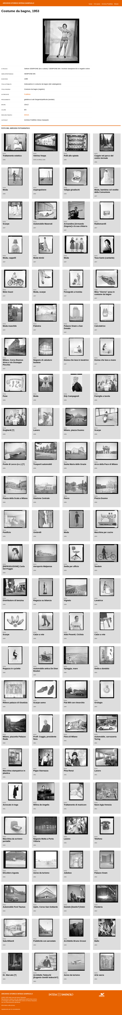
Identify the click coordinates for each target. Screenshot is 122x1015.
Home (91, 4)
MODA (26, 115)
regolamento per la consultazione (10, 1009)
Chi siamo (97, 4)
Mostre (116, 4)
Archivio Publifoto (107, 4)
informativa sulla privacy (8, 1005)
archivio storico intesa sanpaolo (18, 3)
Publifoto (27, 94)
